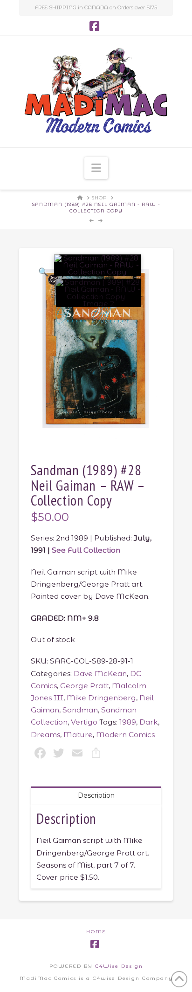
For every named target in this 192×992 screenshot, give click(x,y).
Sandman (80, 709)
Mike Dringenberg (101, 697)
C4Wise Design (119, 966)
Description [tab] (96, 795)
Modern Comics (125, 734)
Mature (78, 734)
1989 (127, 722)
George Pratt (84, 685)
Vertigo (84, 722)
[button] (96, 168)
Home (96, 932)
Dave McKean (100, 673)
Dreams (45, 734)
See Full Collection (86, 550)
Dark (148, 722)
